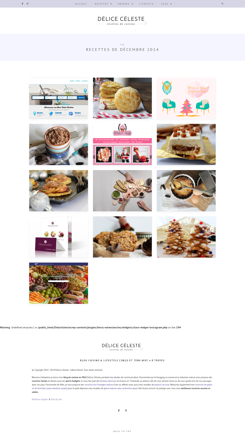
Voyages (124, 4)
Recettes (101, 4)
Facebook (22, 3)
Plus (165, 4)
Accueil (81, 4)
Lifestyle (146, 4)
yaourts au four (162, 384)
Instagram (27, 3)
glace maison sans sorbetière (118, 388)
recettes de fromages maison (99, 384)
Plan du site (56, 399)
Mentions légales (40, 399)
